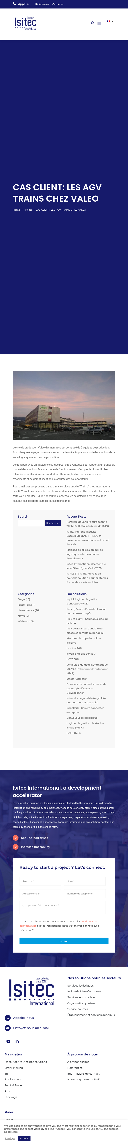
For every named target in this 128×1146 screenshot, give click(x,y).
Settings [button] (10, 1138)
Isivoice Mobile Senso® (81, 653)
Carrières (57, 4)
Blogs (21, 599)
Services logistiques (80, 985)
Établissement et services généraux (91, 1014)
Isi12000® (72, 659)
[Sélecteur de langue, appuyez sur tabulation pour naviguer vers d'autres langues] (110, 21)
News (21, 615)
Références (42, 4)
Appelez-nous (23, 1018)
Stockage (11, 1097)
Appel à (23, 4)
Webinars (24, 621)
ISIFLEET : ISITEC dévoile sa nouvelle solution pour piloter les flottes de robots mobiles (87, 578)
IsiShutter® (73, 733)
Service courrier (77, 1009)
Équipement (13, 1079)
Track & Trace (13, 1085)
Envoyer (64, 941)
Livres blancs (26, 610)
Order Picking (14, 1067)
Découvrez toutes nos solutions (26, 1061)
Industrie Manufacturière (84, 991)
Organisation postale (81, 1003)
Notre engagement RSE (83, 1079)
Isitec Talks (25, 604)
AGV (7, 1091)
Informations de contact (83, 1073)
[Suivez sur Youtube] (8, 1041)
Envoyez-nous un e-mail (31, 1028)
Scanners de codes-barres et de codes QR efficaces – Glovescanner (86, 688)
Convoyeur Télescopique (82, 717)
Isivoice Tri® (74, 648)
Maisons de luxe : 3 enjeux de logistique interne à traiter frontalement (84, 554)
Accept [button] (24, 1138)
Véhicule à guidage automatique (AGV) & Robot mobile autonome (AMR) (87, 669)
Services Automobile (81, 997)
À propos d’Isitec (78, 1061)
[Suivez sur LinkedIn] (17, 1041)
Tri (6, 1073)
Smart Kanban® (76, 678)
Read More (11, 1131)
